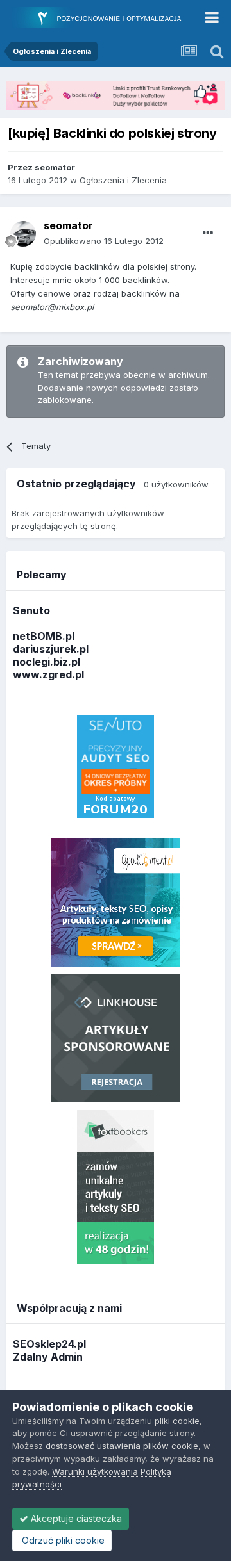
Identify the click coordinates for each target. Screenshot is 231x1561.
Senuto (31, 610)
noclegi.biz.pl (46, 661)
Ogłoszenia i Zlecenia (123, 180)
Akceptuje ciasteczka (75, 1518)
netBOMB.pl (43, 636)
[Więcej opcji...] (208, 233)
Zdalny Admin (48, 1356)
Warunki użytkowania (95, 1471)
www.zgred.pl (48, 674)
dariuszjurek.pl (51, 648)
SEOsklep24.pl (49, 1343)
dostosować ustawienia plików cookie (122, 1446)
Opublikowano (104, 241)
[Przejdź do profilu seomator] (23, 234)
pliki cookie (177, 1421)
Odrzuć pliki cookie (62, 1540)
